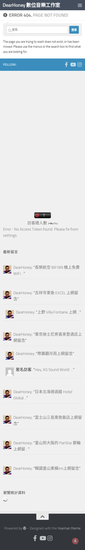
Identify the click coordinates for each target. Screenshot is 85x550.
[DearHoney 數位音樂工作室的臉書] (66, 64)
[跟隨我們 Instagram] (79, 64)
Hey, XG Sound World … (54, 369)
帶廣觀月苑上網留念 (55, 353)
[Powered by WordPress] (24, 528)
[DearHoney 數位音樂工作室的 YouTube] (72, 64)
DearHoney (22, 267)
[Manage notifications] (75, 541)
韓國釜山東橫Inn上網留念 (57, 468)
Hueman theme (69, 528)
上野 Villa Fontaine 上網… (58, 312)
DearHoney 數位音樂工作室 (31, 5)
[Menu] (80, 5)
